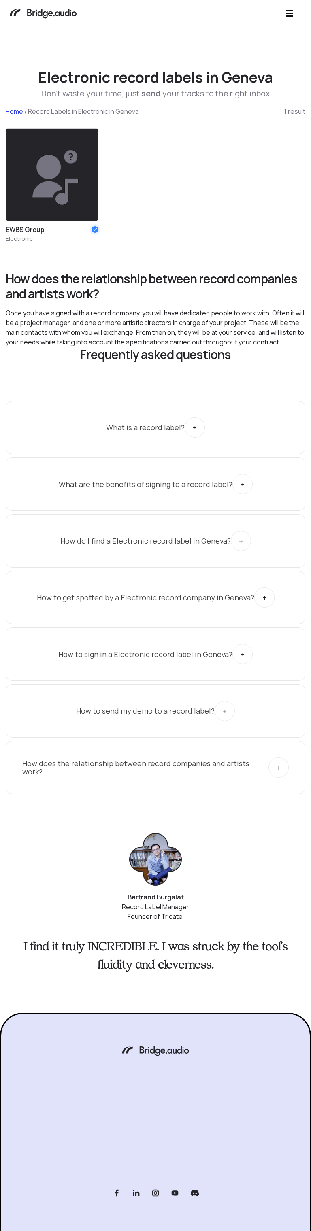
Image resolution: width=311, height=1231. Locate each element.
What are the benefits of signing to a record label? (145, 484)
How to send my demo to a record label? (145, 711)
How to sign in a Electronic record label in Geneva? (145, 654)
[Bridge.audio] (43, 14)
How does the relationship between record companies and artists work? (135, 768)
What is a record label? (145, 427)
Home (14, 111)
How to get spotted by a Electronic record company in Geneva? (145, 597)
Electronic (19, 238)
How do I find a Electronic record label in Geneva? (145, 541)
